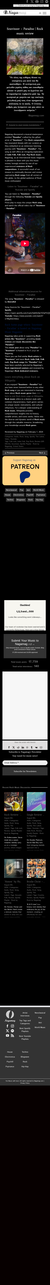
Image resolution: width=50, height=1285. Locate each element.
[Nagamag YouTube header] (37, 1)
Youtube (13, 439)
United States (18, 446)
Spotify (32, 436)
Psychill (30, 495)
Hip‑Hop (39, 499)
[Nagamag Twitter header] (33, 1)
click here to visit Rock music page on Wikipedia (24, 395)
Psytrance (41, 495)
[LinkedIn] (23, 747)
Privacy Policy (25, 1083)
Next (41, 452)
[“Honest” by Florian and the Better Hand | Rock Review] (13, 868)
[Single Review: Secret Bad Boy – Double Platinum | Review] (36, 801)
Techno (10, 499)
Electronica (18, 495)
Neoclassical (11, 490)
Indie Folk (21, 441)
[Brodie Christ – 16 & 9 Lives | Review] (36, 868)
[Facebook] (9, 747)
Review (7, 831)
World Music (38, 490)
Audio (16, 436)
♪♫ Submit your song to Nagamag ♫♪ (31, 5)
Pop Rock (30, 441)
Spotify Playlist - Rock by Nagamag (13, 832)
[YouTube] (7, 1035)
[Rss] (12, 1035)
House (7, 495)
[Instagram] (12, 1026)
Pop (21, 490)
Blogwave (21, 499)
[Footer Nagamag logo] (9, 1011)
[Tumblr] (31, 747)
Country (41, 895)
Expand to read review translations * (25, 125)
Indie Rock (31, 831)
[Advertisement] (25, 20)
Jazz (28, 490)
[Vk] (36, 747)
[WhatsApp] (27, 747)
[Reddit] (18, 747)
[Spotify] (12, 1030)
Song (27, 436)
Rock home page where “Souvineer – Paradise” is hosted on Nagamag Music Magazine (24, 328)
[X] (13, 747)
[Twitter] (7, 1030)
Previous (10, 452)
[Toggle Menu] (44, 13)
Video (7, 439)
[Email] (41, 747)
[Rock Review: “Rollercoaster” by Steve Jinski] (13, 801)
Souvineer (15, 444)
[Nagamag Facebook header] (28, 1)
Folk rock (12, 441)
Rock (22, 436)
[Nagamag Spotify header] (47, 1)
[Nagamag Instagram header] (42, 1)
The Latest (40, 436)
